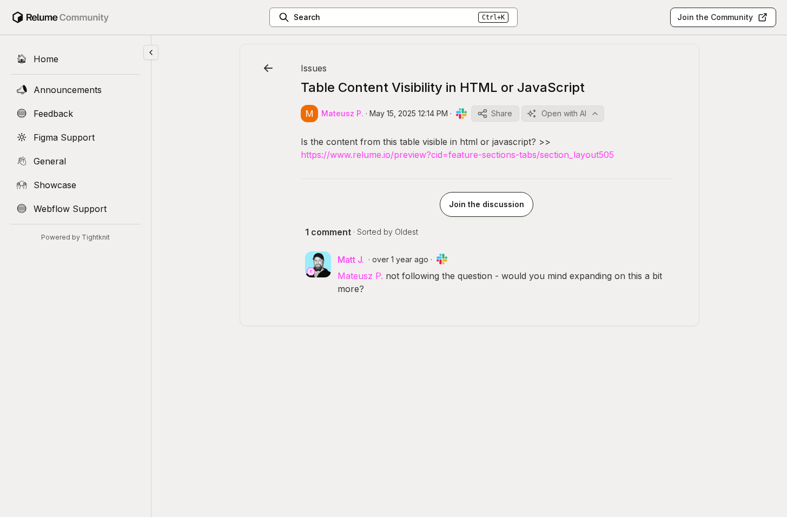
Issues (314, 68)
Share (501, 113)
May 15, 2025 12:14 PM (408, 113)
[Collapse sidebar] (150, 52)
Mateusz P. (360, 275)
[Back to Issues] (268, 68)
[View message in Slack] (461, 113)
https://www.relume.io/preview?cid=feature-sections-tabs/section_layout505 (457, 154)
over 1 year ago (400, 259)
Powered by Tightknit (75, 237)
